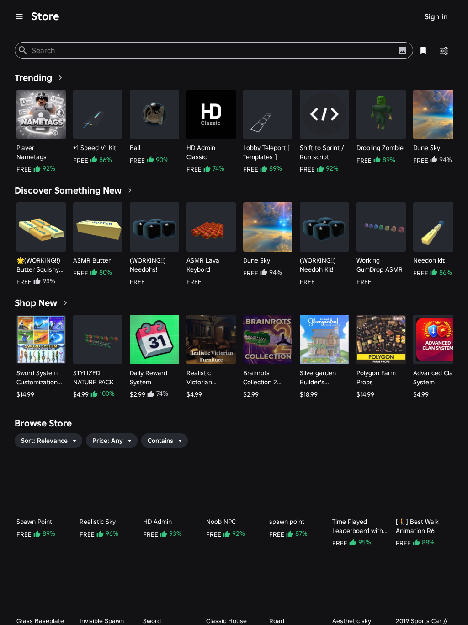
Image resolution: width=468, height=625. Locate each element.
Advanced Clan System (435, 377)
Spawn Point (34, 521)
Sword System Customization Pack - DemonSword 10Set (37, 378)
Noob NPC (221, 521)
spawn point (286, 521)
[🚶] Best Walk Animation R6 (417, 526)
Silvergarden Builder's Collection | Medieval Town (321, 378)
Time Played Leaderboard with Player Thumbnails (358, 526)
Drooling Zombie (380, 148)
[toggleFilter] (443, 50)
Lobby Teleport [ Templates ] (266, 152)
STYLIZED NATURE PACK (93, 377)
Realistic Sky (98, 521)
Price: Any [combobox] (107, 440)
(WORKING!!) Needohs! (148, 265)
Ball (135, 148)
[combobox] (212, 50)
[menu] (19, 16)
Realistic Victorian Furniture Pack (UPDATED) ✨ (207, 378)
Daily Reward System (148, 377)
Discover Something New (68, 190)
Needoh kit (429, 260)
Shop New (36, 303)
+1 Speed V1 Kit (94, 148)
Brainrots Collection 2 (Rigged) (260, 378)
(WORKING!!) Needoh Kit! (318, 265)
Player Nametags (31, 152)
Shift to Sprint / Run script (322, 152)
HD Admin (157, 521)
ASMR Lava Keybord (202, 265)
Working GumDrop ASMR (379, 265)
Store (45, 16)
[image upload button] (402, 50)
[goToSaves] (423, 50)
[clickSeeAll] (60, 77)
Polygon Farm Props (376, 377)
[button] (112, 440)
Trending (33, 78)
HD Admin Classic (200, 152)
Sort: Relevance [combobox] (44, 440)
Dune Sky (426, 148)
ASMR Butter (92, 260)
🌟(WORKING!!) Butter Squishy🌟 (38, 265)
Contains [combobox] (160, 440)
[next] (445, 132)
